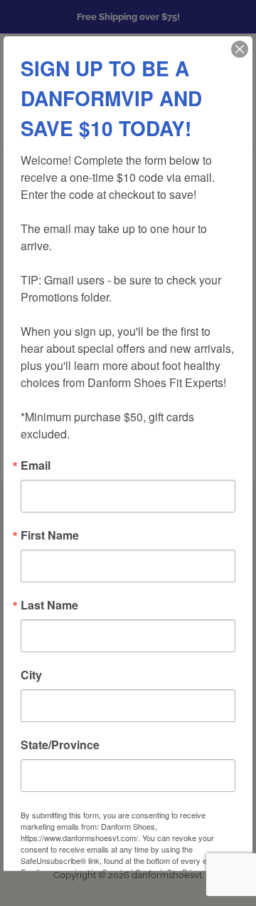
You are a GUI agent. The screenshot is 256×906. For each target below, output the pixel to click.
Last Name (49, 604)
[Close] (239, 48)
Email (35, 464)
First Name (50, 534)
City (31, 674)
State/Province (60, 744)
